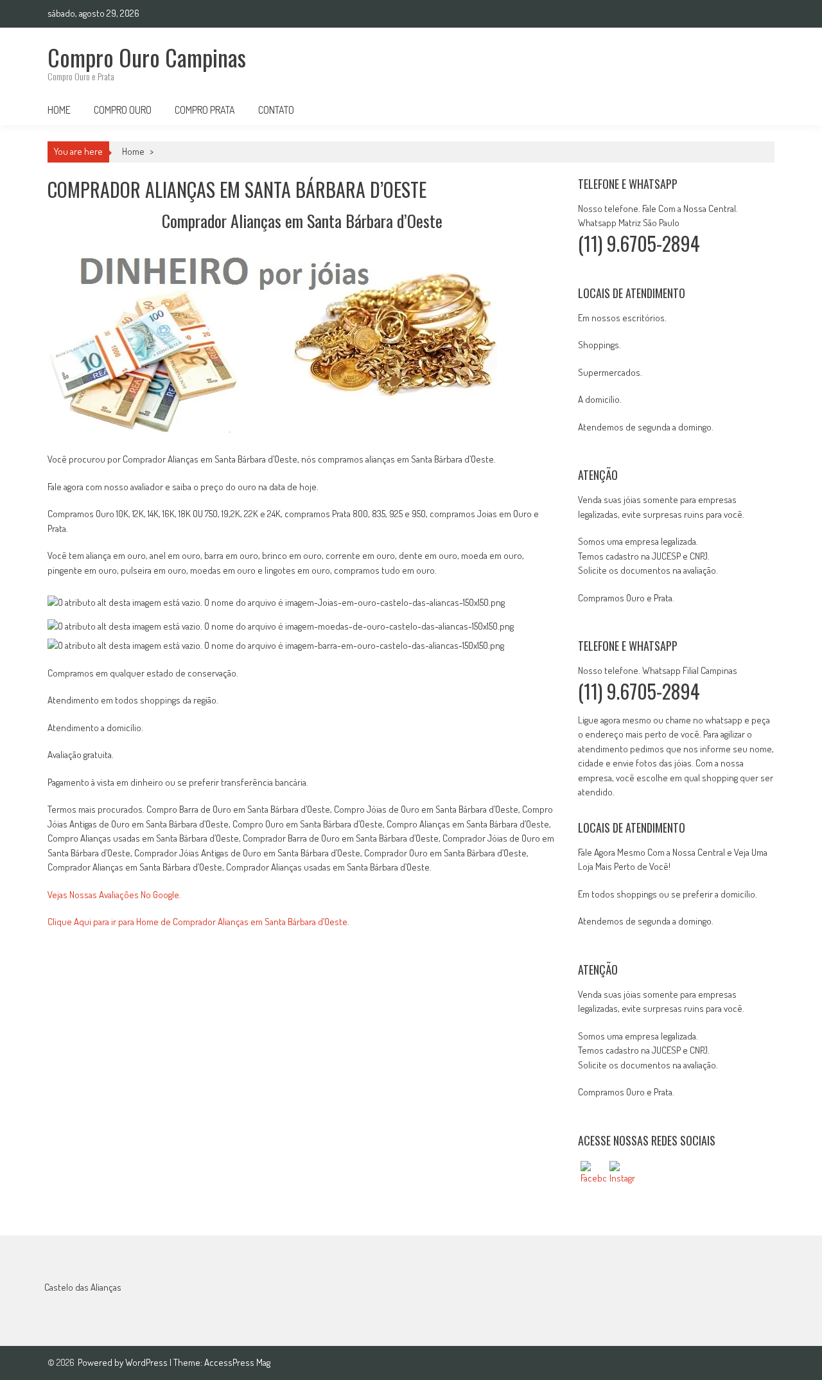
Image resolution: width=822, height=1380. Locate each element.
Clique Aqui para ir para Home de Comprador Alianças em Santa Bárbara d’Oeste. (198, 922)
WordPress (147, 1362)
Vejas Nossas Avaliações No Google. (114, 895)
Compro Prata (205, 109)
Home (59, 109)
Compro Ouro (123, 109)
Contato (276, 109)
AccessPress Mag (237, 1362)
